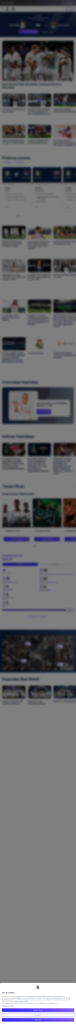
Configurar (38, 1015)
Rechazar (38, 1019)
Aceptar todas (38, 1010)
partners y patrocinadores (21, 1001)
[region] (38, 1003)
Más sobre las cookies (8, 1006)
